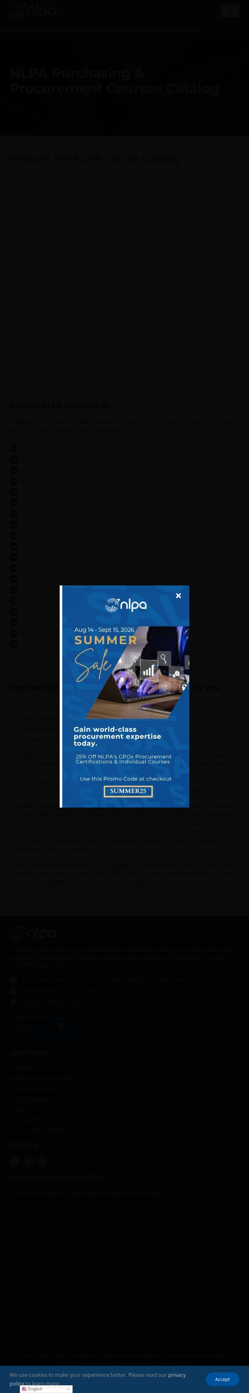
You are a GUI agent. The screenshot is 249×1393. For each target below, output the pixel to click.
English (34, 1389)
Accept (222, 1379)
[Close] (178, 596)
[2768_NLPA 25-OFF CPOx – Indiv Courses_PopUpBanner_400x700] (125, 588)
